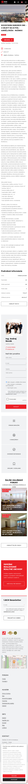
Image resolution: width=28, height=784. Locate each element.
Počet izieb (4, 288)
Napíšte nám (5, 720)
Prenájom (4, 681)
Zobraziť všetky (14, 304)
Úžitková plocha (5, 297)
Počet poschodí (5, 284)
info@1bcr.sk (10, 349)
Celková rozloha (5, 293)
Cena (2, 275)
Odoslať (16, 406)
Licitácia (4, 727)
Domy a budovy (6, 693)
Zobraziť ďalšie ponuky (14, 545)
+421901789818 (11, 347)
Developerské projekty (8, 703)
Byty (3, 696)
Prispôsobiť (14, 779)
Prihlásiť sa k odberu (14, 618)
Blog (3, 725)
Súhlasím (14, 776)
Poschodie (4, 280)
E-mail (5, 605)
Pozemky (4, 701)
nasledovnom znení (11, 394)
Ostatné (4, 705)
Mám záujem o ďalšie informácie (16, 382)
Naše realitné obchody (14, 583)
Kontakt (4, 723)
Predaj (4, 679)
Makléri (4, 718)
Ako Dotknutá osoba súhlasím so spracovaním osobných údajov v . (16, 393)
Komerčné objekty (7, 698)
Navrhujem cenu (12, 388)
